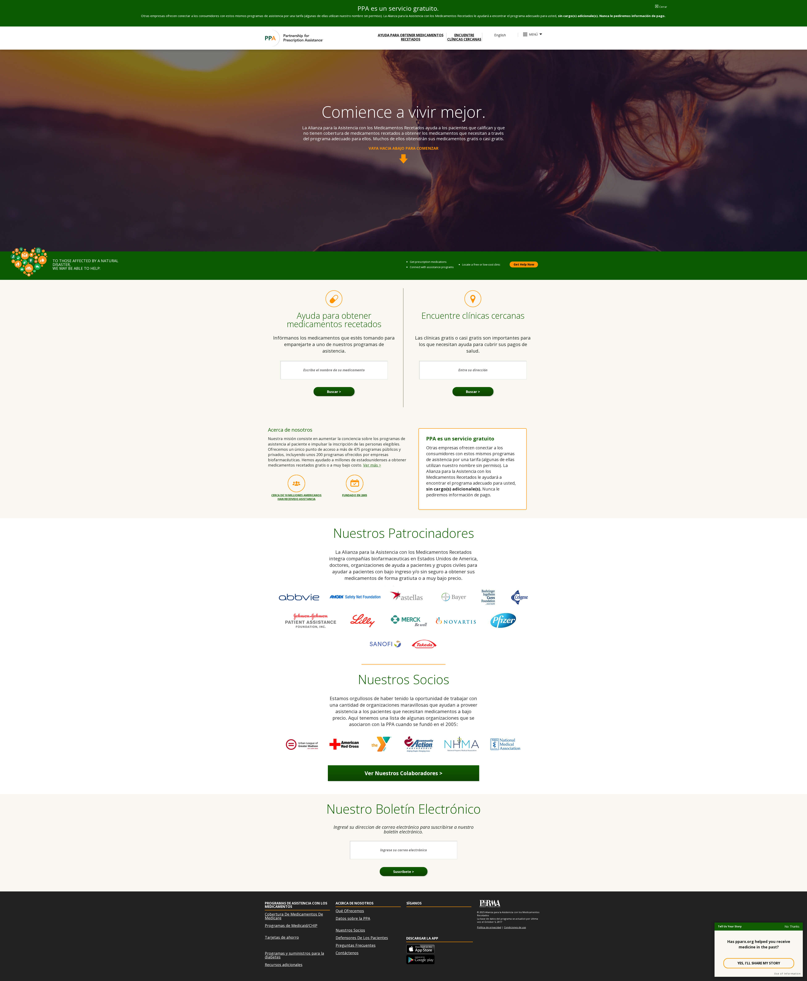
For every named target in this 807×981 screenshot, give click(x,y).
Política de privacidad (489, 927)
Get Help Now (524, 264)
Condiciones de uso (515, 927)
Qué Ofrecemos (350, 910)
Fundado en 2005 (354, 495)
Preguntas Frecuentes (356, 945)
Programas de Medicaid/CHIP (291, 925)
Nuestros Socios (350, 930)
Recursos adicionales (283, 964)
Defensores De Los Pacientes (362, 937)
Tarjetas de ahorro (282, 937)
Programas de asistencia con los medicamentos (296, 905)
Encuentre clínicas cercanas (464, 37)
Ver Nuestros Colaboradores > (403, 773)
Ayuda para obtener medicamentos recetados (410, 37)
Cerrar (661, 7)
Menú (533, 34)
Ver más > (372, 465)
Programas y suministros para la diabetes (294, 955)
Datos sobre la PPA (353, 918)
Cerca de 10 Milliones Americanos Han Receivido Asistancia (296, 497)
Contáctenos (347, 952)
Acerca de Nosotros (354, 903)
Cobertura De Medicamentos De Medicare (294, 916)
